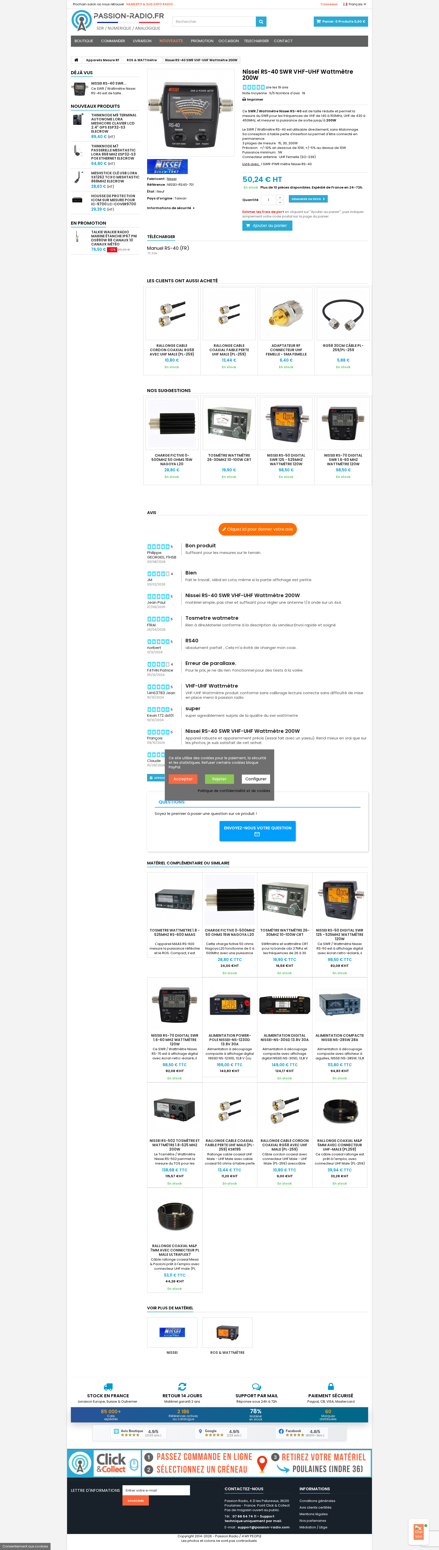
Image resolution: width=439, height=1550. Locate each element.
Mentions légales (314, 1514)
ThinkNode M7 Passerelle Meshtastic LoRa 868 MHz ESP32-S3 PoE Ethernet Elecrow (113, 152)
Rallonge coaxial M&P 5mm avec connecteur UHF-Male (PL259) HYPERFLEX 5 (339, 1147)
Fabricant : (156, 179)
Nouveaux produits (95, 106)
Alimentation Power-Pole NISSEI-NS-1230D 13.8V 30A (230, 1040)
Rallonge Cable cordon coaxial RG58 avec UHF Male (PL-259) (172, 350)
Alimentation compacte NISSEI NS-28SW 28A (340, 1037)
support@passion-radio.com (264, 1527)
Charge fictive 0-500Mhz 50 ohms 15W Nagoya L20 (171, 460)
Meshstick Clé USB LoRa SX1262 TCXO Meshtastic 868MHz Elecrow (115, 177)
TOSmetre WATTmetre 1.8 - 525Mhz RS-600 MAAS (175, 932)
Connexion (329, 4)
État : (151, 191)
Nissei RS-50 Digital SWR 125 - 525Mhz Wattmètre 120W (286, 460)
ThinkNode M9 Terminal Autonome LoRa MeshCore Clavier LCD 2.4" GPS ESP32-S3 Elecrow (114, 123)
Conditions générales (317, 1500)
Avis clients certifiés (316, 1507)
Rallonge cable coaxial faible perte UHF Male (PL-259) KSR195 (229, 352)
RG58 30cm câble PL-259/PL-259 (343, 347)
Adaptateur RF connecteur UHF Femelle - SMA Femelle (286, 350)
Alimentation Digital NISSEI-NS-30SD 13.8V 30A (285, 1037)
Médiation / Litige (313, 1527)
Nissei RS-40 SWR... (109, 83)
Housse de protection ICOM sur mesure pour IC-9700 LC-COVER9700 (113, 200)
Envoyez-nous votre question (257, 828)
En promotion (88, 223)
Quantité (250, 199)
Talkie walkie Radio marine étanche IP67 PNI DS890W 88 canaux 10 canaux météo (114, 238)
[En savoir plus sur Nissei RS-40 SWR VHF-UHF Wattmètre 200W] (80, 88)
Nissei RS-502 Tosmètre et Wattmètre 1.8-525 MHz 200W (175, 1145)
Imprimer (255, 99)
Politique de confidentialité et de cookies (234, 790)
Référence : (156, 184)
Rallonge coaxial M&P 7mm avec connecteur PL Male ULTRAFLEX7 (174, 1250)
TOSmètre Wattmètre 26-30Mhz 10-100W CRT (229, 457)
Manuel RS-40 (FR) (168, 248)
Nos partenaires (313, 1520)
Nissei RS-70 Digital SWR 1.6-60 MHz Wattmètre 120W (343, 460)
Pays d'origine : (160, 198)
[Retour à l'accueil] (76, 60)
